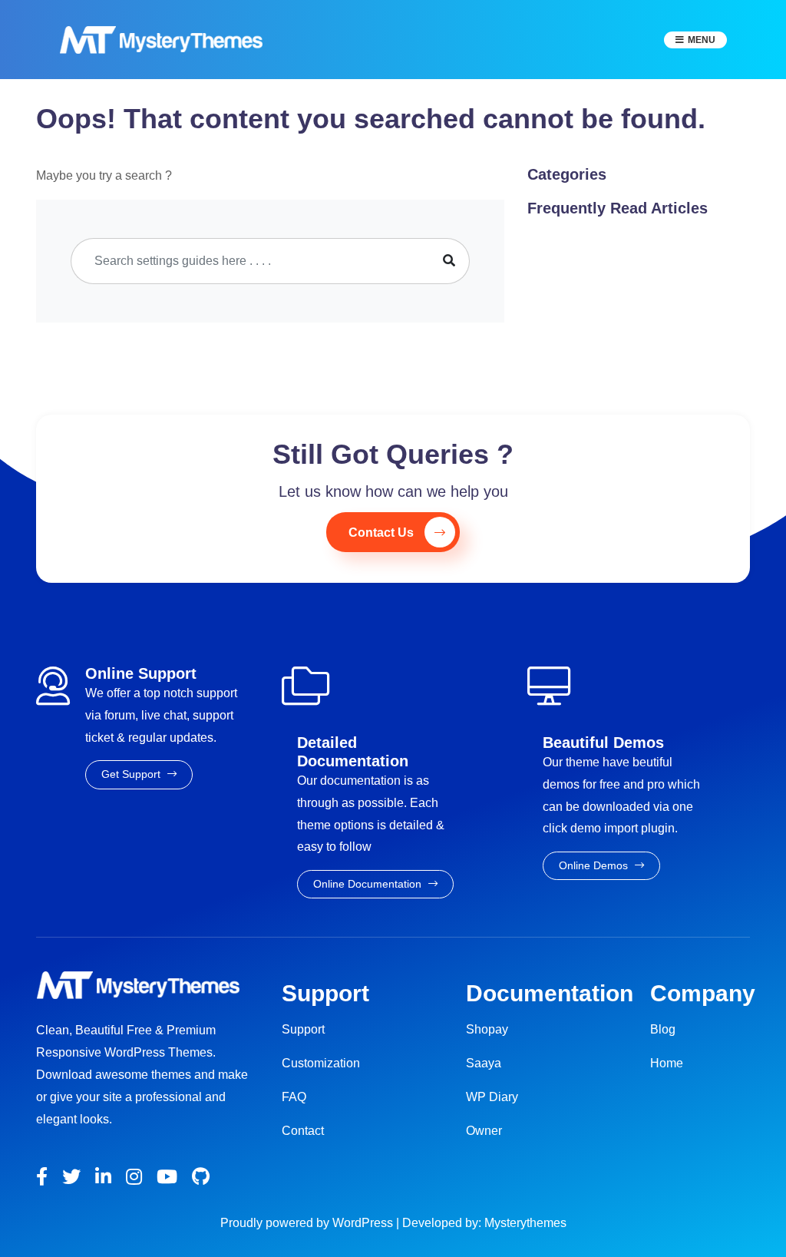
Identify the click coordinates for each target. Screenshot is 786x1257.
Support (303, 1029)
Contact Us (381, 532)
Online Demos (595, 865)
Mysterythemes (525, 1222)
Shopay (487, 1029)
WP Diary (492, 1096)
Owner (484, 1130)
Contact (303, 1130)
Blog (662, 1029)
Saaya (483, 1063)
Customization (321, 1063)
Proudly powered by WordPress (308, 1222)
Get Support (132, 774)
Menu (701, 40)
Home (666, 1063)
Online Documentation (368, 884)
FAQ (294, 1096)
